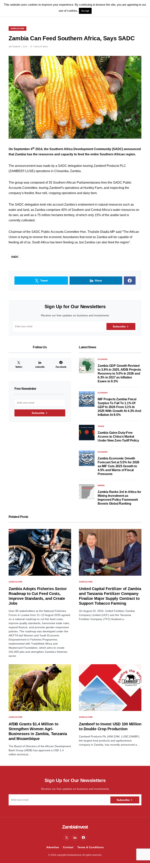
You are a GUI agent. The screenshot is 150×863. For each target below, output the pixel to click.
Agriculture (17, 28)
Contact (68, 847)
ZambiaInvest (75, 827)
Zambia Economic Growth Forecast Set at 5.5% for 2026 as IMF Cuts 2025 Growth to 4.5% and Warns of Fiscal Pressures (118, 466)
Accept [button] (85, 10)
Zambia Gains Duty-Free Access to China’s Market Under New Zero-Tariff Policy (118, 436)
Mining (101, 485)
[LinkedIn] (75, 837)
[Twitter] (66, 837)
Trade (101, 426)
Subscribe (119, 326)
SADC (15, 256)
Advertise (52, 847)
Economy (103, 359)
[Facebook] (83, 837)
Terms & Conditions (90, 847)
